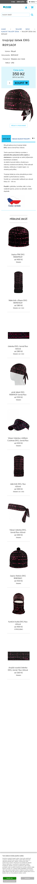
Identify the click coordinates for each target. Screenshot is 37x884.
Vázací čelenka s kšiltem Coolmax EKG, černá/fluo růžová (17, 440)
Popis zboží (6, 139)
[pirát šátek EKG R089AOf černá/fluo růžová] (18, 374)
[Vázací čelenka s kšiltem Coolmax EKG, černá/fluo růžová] (18, 420)
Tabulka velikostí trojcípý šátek (22, 139)
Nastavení (27, 878)
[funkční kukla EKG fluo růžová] (18, 603)
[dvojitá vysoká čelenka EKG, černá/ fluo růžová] (18, 649)
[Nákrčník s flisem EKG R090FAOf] (18, 282)
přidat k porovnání (18, 125)
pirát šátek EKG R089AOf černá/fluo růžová (17, 394)
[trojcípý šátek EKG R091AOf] (18, 105)
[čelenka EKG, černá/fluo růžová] (18, 328)
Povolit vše (9, 878)
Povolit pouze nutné (9, 881)
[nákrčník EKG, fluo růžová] (18, 466)
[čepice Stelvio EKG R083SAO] (18, 558)
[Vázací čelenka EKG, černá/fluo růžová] (18, 512)
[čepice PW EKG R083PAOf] (18, 236)
